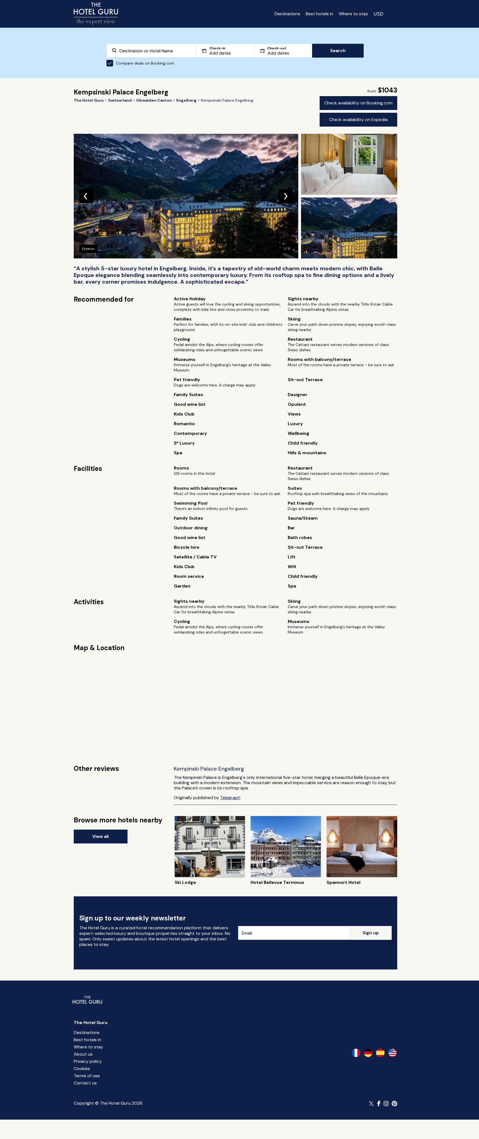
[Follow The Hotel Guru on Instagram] (386, 1103)
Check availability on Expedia (358, 119)
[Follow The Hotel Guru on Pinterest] (394, 1103)
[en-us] (392, 1053)
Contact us (85, 1083)
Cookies (82, 1068)
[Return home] (96, 14)
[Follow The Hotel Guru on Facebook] (379, 1103)
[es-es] (380, 1053)
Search (338, 50)
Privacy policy (88, 1061)
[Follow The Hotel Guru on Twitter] (371, 1103)
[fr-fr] (356, 1053)
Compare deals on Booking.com (145, 63)
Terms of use (87, 1076)
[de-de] (368, 1053)
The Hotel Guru (91, 1022)
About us (83, 1054)
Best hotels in (319, 14)
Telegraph (230, 798)
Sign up (371, 933)
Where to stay (353, 14)
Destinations (287, 14)
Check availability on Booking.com (358, 103)
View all (100, 836)
